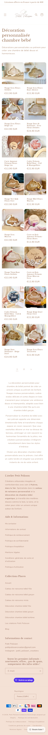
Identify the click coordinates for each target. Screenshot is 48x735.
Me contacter (10, 523)
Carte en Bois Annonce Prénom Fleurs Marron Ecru (34, 275)
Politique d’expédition (36, 722)
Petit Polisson (14, 715)
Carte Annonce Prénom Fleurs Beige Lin (10, 163)
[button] (5, 15)
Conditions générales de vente (19, 726)
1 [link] (17, 369)
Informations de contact (15, 529)
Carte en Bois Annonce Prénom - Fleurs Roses (35, 236)
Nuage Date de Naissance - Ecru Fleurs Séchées (34, 125)
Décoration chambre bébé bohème (20, 617)
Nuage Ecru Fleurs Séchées (12, 89)
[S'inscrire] (40, 671)
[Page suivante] (31, 369)
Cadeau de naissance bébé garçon (19, 594)
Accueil (8, 583)
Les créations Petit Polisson (17, 623)
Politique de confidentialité (16, 541)
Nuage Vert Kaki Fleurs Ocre (11, 200)
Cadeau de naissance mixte (16, 600)
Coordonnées (37, 726)
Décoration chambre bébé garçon (19, 612)
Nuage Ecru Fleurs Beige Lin (12, 125)
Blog (7, 629)
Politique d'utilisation (14, 567)
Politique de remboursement (17, 535)
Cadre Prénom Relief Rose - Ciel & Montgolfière (34, 163)
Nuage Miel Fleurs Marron (34, 200)
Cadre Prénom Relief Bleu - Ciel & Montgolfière (12, 314)
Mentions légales (12, 552)
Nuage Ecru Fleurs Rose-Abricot (35, 89)
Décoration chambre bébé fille (18, 606)
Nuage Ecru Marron (9, 235)
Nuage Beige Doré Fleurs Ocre (34, 313)
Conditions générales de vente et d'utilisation (19, 559)
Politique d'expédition (14, 546)
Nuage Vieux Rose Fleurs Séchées (12, 273)
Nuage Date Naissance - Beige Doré (11, 351)
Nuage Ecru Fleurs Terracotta (35, 351)
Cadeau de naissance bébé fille (18, 589)
